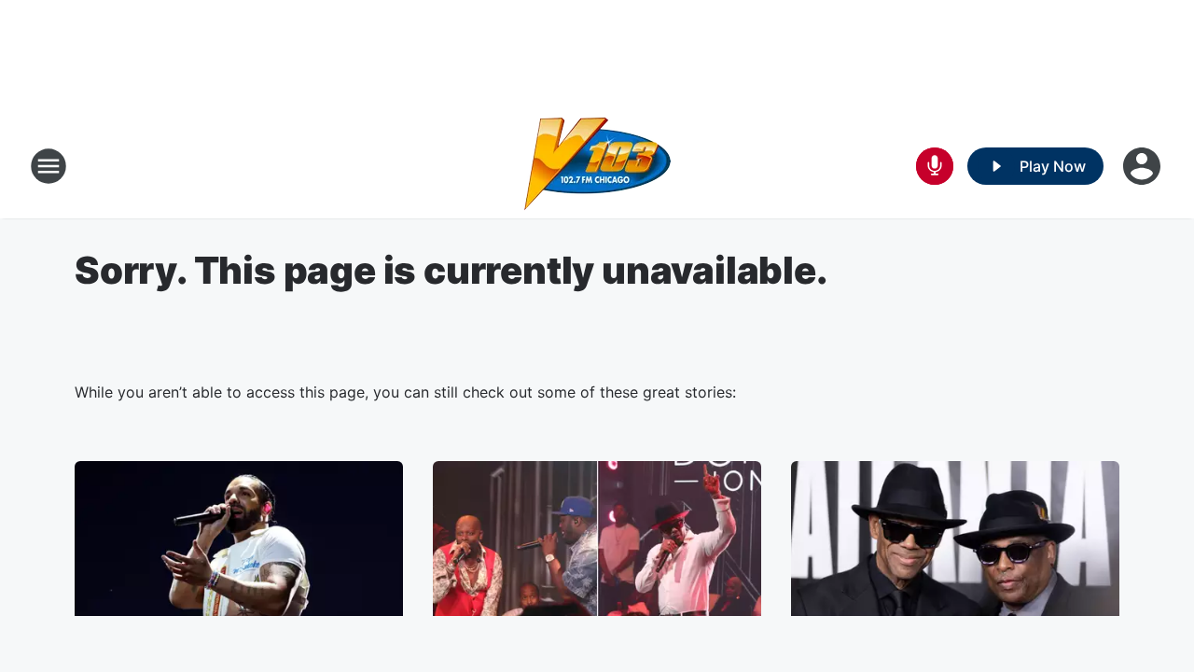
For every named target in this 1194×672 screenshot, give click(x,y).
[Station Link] (597, 166)
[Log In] (1143, 166)
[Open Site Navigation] (48, 166)
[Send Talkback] (934, 166)
